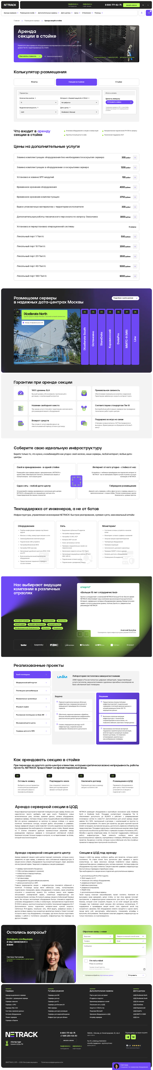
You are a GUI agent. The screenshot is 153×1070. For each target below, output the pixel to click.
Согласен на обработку (99, 975)
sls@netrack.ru (87, 4)
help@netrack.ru (73, 4)
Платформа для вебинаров (27, 691)
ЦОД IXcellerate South (140, 998)
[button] (79, 634)
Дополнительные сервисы (47, 13)
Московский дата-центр (26, 723)
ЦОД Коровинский (139, 1008)
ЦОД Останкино (138, 1001)
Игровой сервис (22, 707)
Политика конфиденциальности (52, 1062)
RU (143, 5)
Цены (76, 13)
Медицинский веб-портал (26, 682)
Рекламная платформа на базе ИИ (30, 715)
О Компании (86, 13)
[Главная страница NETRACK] (10, 5)
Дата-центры (65, 13)
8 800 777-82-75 (113, 5)
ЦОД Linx (136, 1017)
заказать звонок (131, 5)
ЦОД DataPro (137, 1011)
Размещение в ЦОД (27, 13)
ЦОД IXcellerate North (140, 995)
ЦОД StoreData (138, 1004)
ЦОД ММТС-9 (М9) (139, 1014)
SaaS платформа (23, 674)
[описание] (35, 98)
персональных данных (106, 975)
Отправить (132, 975)
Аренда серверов (10, 13)
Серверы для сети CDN (25, 731)
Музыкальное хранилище (26, 699)
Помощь (98, 13)
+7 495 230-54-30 (68, 1036)
